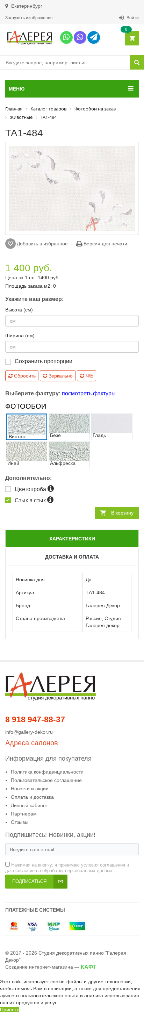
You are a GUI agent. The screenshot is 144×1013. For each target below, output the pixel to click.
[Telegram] (93, 37)
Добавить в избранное (42, 243)
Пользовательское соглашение (46, 780)
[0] (131, 38)
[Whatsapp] (66, 37)
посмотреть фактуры (89, 393)
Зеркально (60, 376)
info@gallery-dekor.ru (29, 732)
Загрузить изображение (29, 17)
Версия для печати (104, 243)
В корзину (122, 513)
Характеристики (72, 538)
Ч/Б (88, 376)
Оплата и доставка (32, 797)
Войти (132, 17)
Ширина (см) (20, 335)
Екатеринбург (26, 6)
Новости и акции (30, 788)
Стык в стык (31, 500)
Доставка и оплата (72, 557)
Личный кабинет (29, 805)
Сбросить (24, 376)
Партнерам (24, 814)
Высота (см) (19, 309)
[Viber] (80, 37)
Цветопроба (31, 489)
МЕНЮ (16, 89)
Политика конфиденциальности (47, 772)
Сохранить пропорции (43, 361)
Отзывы (19, 822)
